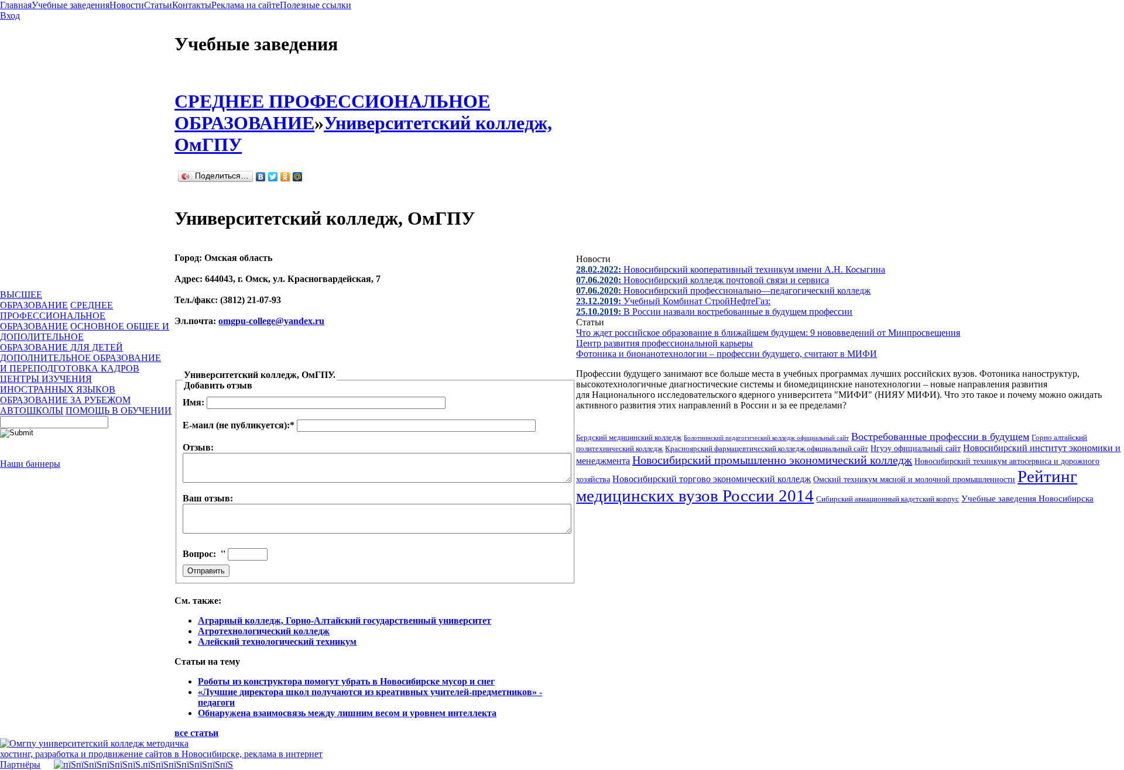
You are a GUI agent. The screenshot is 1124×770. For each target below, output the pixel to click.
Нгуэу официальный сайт (916, 448)
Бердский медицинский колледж (628, 437)
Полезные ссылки (315, 5)
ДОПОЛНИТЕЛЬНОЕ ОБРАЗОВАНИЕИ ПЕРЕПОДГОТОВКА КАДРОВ (80, 363)
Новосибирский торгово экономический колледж (711, 478)
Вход (10, 15)
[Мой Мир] (298, 176)
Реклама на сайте (245, 5)
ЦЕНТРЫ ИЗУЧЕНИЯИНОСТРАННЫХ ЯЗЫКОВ (57, 384)
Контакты (191, 5)
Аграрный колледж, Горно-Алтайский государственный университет (344, 620)
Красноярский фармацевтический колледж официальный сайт (766, 448)
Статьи (158, 5)
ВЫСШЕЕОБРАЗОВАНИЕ (34, 300)
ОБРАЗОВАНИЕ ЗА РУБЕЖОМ (65, 400)
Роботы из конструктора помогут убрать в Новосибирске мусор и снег (346, 681)
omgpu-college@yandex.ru (271, 321)
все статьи (196, 733)
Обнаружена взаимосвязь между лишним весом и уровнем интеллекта (347, 713)
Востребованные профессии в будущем (940, 436)
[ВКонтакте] (261, 176)
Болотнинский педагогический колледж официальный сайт (766, 437)
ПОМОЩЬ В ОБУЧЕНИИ (119, 410)
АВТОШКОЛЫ (31, 410)
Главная (16, 5)
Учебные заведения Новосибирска (1027, 498)
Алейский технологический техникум (277, 642)
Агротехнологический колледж (264, 631)
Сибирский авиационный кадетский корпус (887, 499)
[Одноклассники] (285, 176)
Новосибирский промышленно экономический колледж (772, 459)
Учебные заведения (70, 5)
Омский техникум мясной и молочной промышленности (914, 479)
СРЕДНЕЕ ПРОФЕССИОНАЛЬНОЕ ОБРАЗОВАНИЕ (56, 315)
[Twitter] (273, 176)
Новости (126, 5)
